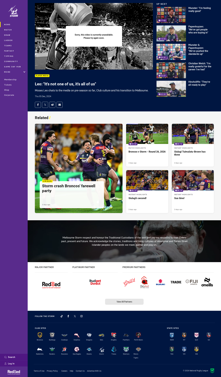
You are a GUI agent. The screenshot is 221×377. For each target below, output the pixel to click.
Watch (8, 30)
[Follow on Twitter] (75, 316)
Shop (6, 90)
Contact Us (80, 371)
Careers (64, 371)
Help (71, 371)
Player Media (42, 76)
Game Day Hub (12, 66)
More (7, 72)
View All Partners (124, 301)
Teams (8, 45)
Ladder (8, 40)
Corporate (9, 95)
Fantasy (9, 51)
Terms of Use (39, 371)
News (7, 24)
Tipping (9, 56)
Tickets (8, 84)
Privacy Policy (52, 371)
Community (11, 61)
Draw (7, 35)
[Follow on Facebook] (68, 316)
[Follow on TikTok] (61, 316)
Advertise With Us (94, 371)
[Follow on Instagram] (81, 316)
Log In (11, 363)
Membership (10, 79)
